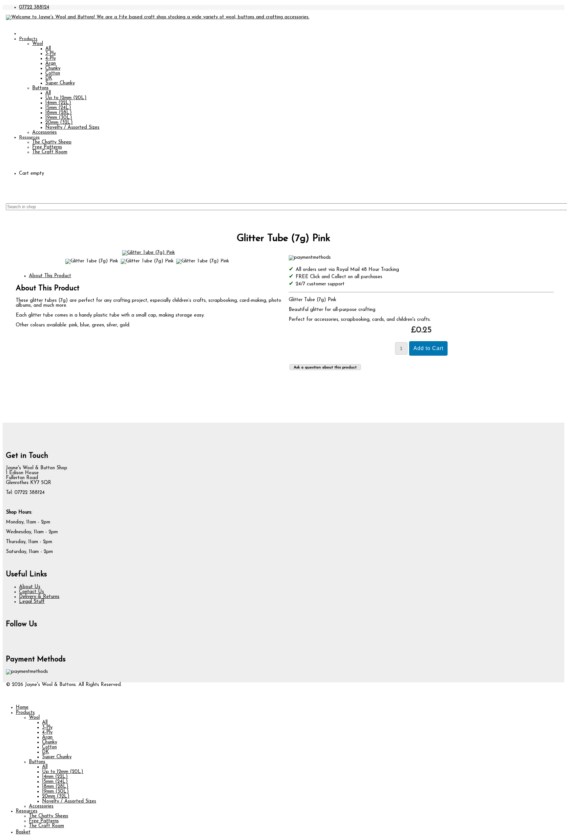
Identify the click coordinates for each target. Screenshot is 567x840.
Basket (23, 832)
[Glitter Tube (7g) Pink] (148, 252)
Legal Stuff (32, 601)
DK (48, 78)
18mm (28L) (58, 112)
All (48, 48)
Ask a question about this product (325, 367)
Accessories (44, 132)
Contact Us (31, 591)
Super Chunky (60, 83)
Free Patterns (47, 147)
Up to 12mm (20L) (66, 98)
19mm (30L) (58, 117)
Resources (29, 137)
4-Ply (50, 58)
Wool (37, 43)
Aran (50, 63)
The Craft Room (49, 152)
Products (28, 38)
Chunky (52, 68)
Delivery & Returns (39, 596)
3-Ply (50, 53)
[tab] (50, 276)
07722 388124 (34, 7)
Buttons (40, 88)
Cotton (52, 73)
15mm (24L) (58, 107)
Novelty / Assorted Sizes (72, 127)
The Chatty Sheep (52, 142)
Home (22, 707)
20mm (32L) (59, 122)
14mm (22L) (58, 102)
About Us (29, 587)
